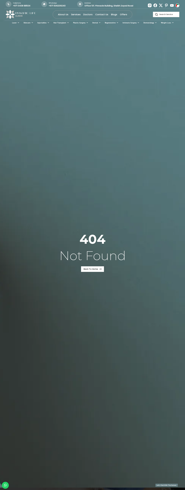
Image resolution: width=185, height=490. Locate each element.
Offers (123, 14)
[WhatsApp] (44, 4)
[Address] (80, 4)
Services (76, 14)
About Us (63, 14)
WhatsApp (53, 3)
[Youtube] (172, 5)
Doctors (87, 14)
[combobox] (166, 14)
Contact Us (101, 14)
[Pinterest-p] (166, 5)
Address (87, 3)
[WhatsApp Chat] (5, 485)
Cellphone (17, 3)
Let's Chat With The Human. (167, 485)
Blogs (114, 14)
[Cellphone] (8, 4)
